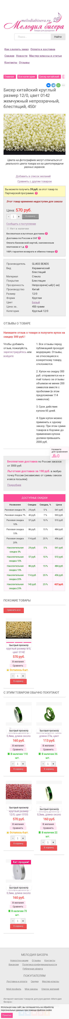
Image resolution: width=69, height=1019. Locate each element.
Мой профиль (13, 989)
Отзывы (24, 62)
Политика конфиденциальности (39, 964)
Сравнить (59, 453)
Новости (21, 55)
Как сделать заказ (16, 49)
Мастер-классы (50, 981)
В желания (18, 661)
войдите (9, 356)
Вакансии (14, 964)
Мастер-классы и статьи (45, 55)
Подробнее (14, 485)
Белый (36, 302)
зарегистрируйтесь (15, 352)
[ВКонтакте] (48, 85)
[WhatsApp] (58, 85)
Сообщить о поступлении (21, 223)
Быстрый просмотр (18, 645)
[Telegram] (53, 85)
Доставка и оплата (16, 981)
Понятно (6, 1015)
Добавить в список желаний (33, 176)
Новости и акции (19, 960)
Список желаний (50, 989)
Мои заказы (31, 989)
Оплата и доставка (42, 49)
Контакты (10, 62)
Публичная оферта (33, 968)
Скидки (9, 55)
